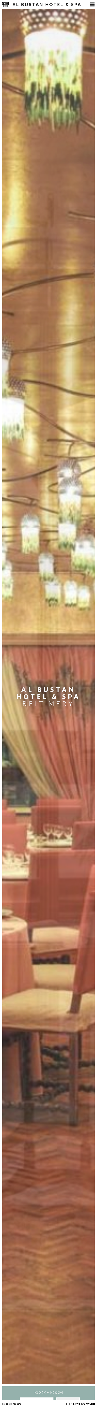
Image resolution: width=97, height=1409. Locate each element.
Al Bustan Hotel (46, 4)
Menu (91, 4)
